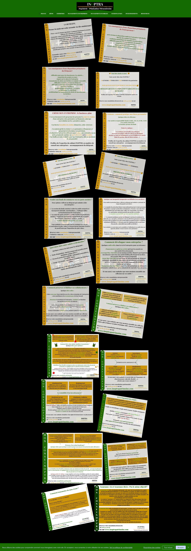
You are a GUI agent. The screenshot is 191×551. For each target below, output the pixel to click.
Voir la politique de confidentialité (121, 547)
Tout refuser (168, 547)
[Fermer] (188, 547)
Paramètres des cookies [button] (151, 547)
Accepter (181, 547)
